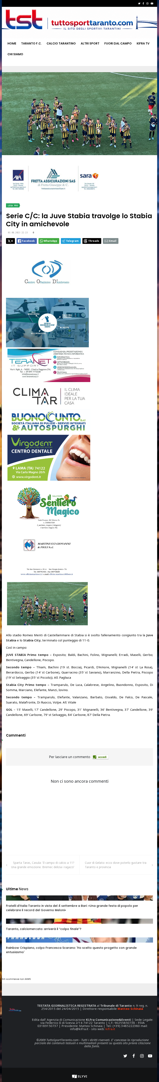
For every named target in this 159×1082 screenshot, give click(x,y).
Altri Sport (90, 43)
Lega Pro (13, 205)
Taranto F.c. (31, 43)
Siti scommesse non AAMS (16, 979)
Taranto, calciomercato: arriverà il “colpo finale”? (43, 929)
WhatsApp (50, 241)
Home (11, 43)
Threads (93, 241)
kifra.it (110, 1029)
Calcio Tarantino (61, 43)
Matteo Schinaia (130, 1009)
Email (112, 241)
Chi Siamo (15, 54)
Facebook (28, 241)
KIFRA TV (143, 43)
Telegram (72, 241)
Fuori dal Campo (118, 43)
